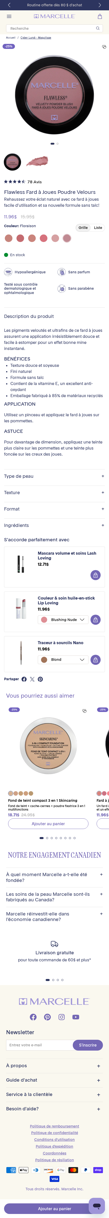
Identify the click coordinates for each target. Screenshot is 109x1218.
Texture (54, 493)
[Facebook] (33, 1017)
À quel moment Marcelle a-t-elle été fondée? (54, 877)
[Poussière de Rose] (55, 238)
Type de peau (54, 476)
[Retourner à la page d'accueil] (54, 1001)
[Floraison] (67, 238)
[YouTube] (76, 1017)
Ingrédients (54, 525)
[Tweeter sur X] (32, 679)
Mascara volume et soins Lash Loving (67, 555)
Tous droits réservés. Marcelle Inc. (54, 1189)
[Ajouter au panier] (95, 575)
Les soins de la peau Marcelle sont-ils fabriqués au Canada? (54, 897)
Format (54, 509)
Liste (98, 227)
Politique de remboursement (54, 1126)
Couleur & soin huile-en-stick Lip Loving (66, 600)
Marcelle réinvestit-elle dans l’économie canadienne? (54, 916)
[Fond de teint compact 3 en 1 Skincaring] (48, 747)
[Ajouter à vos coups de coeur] (104, 47)
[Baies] (20, 238)
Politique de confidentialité (54, 1133)
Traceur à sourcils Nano (60, 642)
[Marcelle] (54, 16)
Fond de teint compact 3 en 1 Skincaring (42, 800)
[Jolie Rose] (43, 238)
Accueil (10, 37)
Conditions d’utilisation (54, 1139)
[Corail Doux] (32, 238)
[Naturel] (8, 238)
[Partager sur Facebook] (24, 679)
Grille (83, 227)
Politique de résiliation (54, 1160)
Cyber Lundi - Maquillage (36, 37)
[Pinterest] (47, 1017)
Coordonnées (54, 1153)
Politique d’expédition (54, 1146)
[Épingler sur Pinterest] (40, 679)
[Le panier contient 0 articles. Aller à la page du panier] (100, 16)
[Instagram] (62, 1017)
